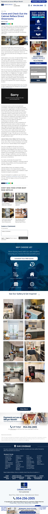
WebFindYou (29, 504)
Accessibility (35, 503)
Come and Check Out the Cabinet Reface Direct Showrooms (7, 220)
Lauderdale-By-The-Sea (19, 462)
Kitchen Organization (18, 477)
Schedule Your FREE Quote (24, 258)
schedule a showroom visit (13, 176)
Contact (21, 478)
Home (2, 11)
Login (2, 238)
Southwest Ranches (39, 456)
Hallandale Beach (7, 467)
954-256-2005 (38, 5)
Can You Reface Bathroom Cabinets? (7, 204)
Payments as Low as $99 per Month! (12, 1)
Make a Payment (38, 477)
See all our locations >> (33, 472)
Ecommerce (23, 504)
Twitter (7, 23)
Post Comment (23, 238)
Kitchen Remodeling (30, 476)
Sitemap (29, 478)
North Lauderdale (29, 456)
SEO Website (18, 504)
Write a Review (31, 5)
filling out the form (7, 88)
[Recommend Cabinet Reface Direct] (38, 52)
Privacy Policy (13, 503)
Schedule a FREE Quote (39, 1)
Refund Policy (28, 503)
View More (24, 409)
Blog (5, 11)
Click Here (13, 429)
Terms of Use (20, 503)
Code (34, 77)
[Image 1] (13, 309)
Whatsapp (9, 23)
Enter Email (34, 71)
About (14, 478)
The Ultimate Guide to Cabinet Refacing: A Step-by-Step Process (20, 220)
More (28, 477)
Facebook (6, 23)
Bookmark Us (38, 478)
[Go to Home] (6, 6)
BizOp (7, 478)
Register (8, 238)
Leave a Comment (8, 226)
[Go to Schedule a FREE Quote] (38, 25)
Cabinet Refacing (16, 476)
